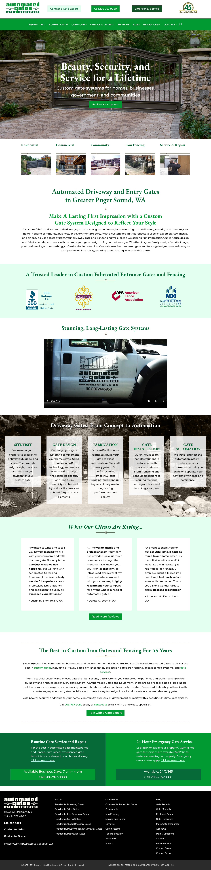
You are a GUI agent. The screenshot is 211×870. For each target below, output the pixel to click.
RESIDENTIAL (35, 25)
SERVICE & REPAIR (101, 25)
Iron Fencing (112, 814)
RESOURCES (150, 25)
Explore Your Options (105, 104)
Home (58, 799)
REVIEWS (123, 25)
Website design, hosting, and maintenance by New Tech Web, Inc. (141, 865)
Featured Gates (164, 814)
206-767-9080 (73, 704)
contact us (100, 704)
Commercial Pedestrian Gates (121, 804)
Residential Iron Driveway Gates (72, 814)
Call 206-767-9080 (105, 8)
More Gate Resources (167, 824)
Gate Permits (163, 804)
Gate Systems (113, 828)
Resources (111, 838)
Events (109, 843)
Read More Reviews (105, 616)
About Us (161, 828)
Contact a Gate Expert (64, 8)
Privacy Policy (163, 843)
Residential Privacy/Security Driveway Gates (78, 828)
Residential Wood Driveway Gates (73, 824)
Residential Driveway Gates (69, 804)
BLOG (136, 25)
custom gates (42, 667)
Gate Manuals (163, 809)
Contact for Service (15, 836)
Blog (158, 799)
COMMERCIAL (57, 25)
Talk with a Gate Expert (105, 712)
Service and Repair (115, 819)
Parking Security (114, 833)
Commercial (112, 799)
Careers (160, 838)
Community (112, 809)
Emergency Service (147, 8)
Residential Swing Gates (67, 819)
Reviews (110, 824)
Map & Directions (165, 833)
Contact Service (164, 853)
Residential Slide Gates (67, 809)
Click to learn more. (43, 760)
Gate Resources (164, 819)
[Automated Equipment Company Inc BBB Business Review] (40, 308)
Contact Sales (163, 848)
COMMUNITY (79, 25)
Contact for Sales (14, 829)
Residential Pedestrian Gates (70, 833)
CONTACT (169, 25)
